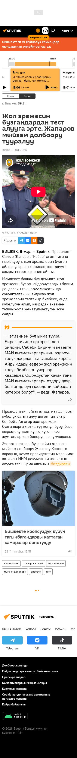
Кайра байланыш (14, 704)
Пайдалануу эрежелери (18, 671)
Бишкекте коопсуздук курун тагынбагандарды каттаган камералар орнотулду (35, 536)
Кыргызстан (11, 563)
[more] (70, 399)
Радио (45, 628)
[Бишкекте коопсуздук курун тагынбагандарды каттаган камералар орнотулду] (38, 498)
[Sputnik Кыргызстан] (13, 32)
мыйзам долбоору (15, 571)
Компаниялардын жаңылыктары (24, 683)
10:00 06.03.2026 (14, 150)
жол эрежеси (56, 563)
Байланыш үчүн (47, 671)
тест (48, 571)
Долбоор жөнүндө (15, 665)
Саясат (30, 628)
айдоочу (36, 571)
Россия (61, 628)
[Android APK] (15, 716)
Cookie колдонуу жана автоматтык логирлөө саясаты (26, 696)
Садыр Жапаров (33, 563)
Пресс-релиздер (13, 677)
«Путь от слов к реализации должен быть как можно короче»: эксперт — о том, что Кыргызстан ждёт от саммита (33, 82)
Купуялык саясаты (14, 689)
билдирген (60, 463)
